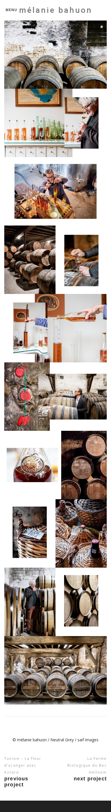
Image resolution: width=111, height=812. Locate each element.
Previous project (16, 781)
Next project (90, 778)
